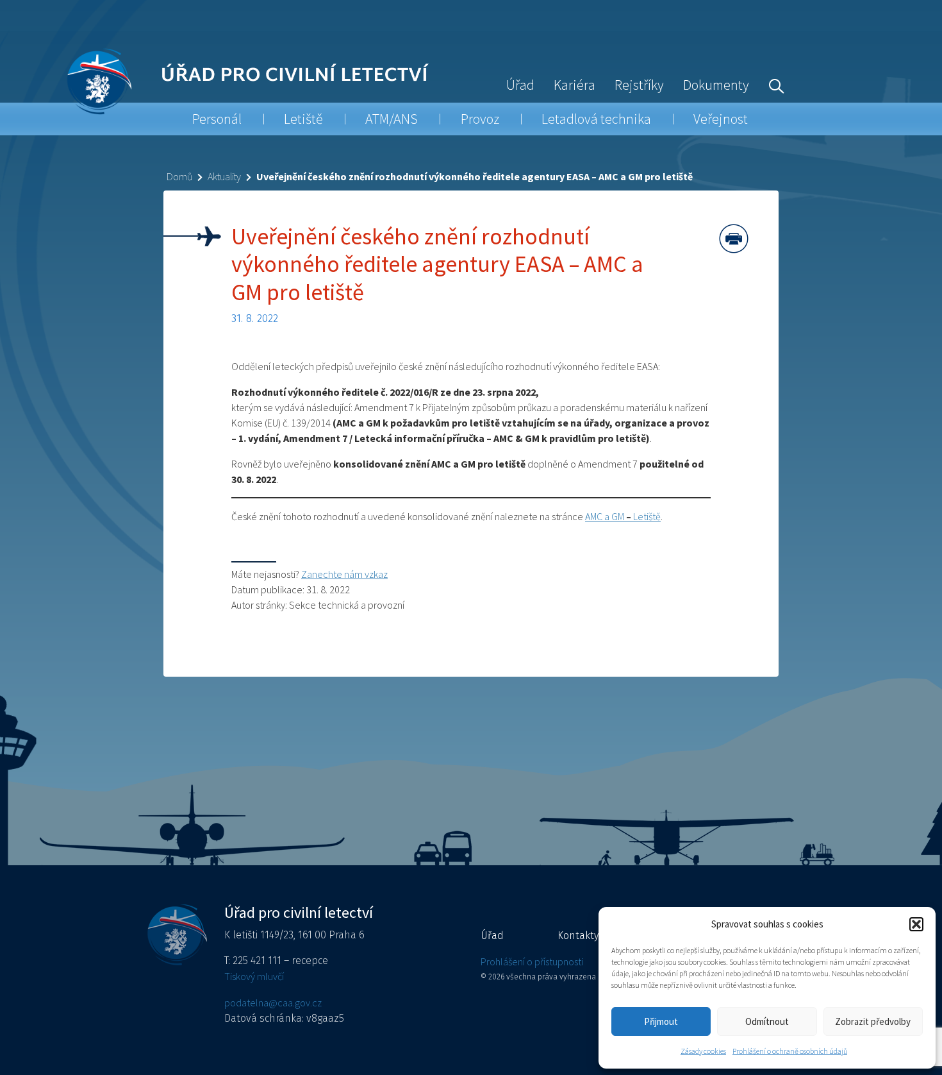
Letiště (303, 119)
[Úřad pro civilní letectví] (99, 81)
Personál (217, 119)
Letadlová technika (596, 119)
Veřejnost (720, 119)
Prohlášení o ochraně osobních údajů (789, 1051)
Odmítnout (767, 1021)
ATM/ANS (391, 119)
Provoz (480, 119)
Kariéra (574, 85)
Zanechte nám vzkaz (344, 574)
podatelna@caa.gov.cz (273, 1002)
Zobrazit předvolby (873, 1021)
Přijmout (661, 1021)
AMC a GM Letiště (623, 516)
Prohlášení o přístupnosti (532, 961)
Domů (179, 176)
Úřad (520, 85)
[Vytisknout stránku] (734, 239)
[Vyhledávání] (773, 84)
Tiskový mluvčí (254, 976)
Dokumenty (716, 85)
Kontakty (578, 935)
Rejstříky (639, 85)
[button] (916, 924)
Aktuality (224, 176)
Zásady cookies (703, 1051)
